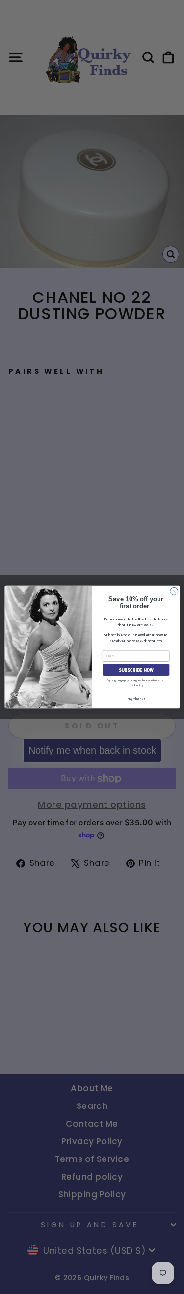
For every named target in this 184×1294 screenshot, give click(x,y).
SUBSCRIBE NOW (135, 670)
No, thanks (136, 698)
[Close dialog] (174, 591)
